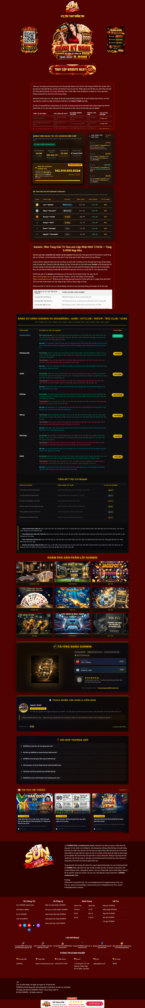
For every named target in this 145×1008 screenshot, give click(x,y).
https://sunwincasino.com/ (42, 279)
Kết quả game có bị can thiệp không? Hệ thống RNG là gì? (42, 765)
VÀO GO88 (117, 457)
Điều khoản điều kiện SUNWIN (55, 914)
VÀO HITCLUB (117, 395)
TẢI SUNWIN (118, 336)
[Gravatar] (29, 930)
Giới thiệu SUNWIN (22, 910)
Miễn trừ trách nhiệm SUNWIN (55, 905)
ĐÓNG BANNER (72, 998)
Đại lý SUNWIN (21, 914)
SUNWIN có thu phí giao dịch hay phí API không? (39, 759)
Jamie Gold (35, 705)
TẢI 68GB (118, 353)
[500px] (24, 925)
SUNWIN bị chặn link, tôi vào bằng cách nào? (38, 746)
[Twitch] (38, 925)
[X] (34, 925)
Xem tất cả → (123, 790)
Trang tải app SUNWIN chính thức (108, 688)
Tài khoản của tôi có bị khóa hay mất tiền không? (39, 771)
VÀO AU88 (117, 374)
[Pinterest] (20, 925)
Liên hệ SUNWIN (22, 919)
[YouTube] (29, 925)
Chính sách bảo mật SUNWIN (55, 923)
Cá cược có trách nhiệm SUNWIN (56, 910)
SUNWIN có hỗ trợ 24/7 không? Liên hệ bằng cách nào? (41, 778)
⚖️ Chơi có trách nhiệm (119, 726)
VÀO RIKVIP (117, 415)
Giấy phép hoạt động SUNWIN (55, 919)
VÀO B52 (118, 436)
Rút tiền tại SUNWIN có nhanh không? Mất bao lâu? (40, 752)
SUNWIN (70, 845)
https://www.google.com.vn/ (42, 277)
